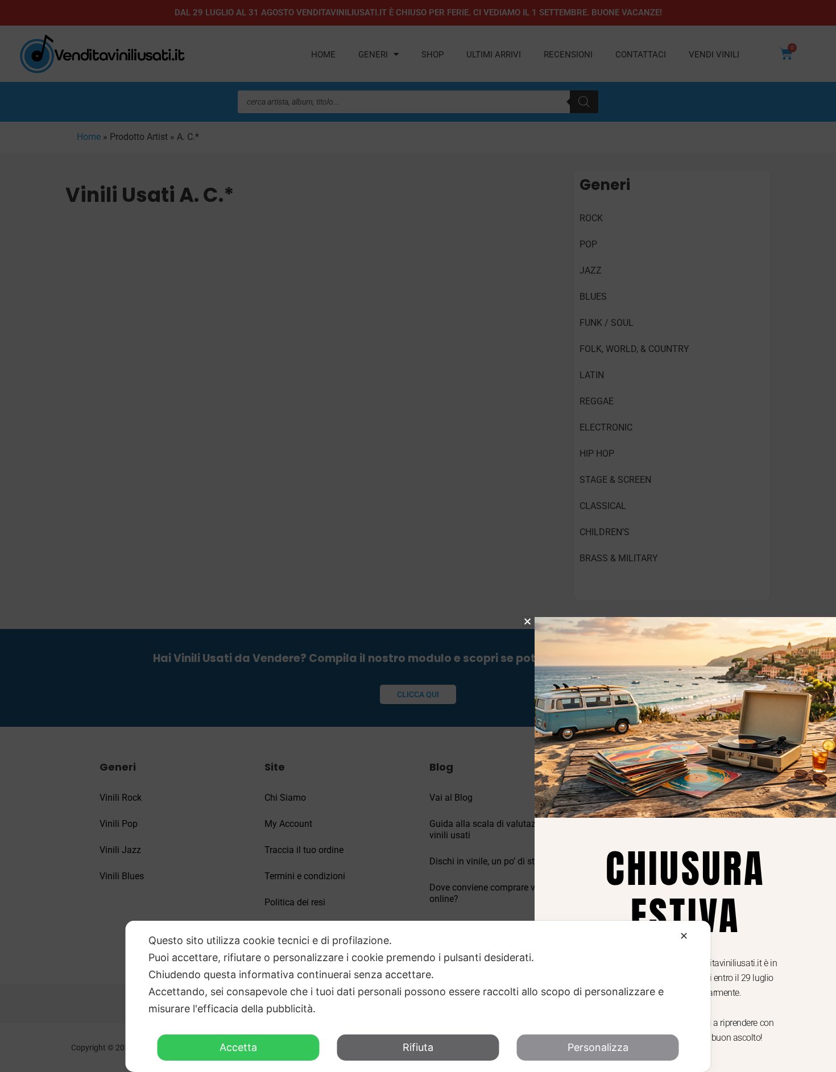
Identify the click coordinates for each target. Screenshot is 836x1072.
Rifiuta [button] (418, 1047)
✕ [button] (684, 936)
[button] (527, 621)
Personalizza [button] (598, 1047)
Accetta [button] (238, 1047)
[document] (418, 536)
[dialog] (418, 996)
